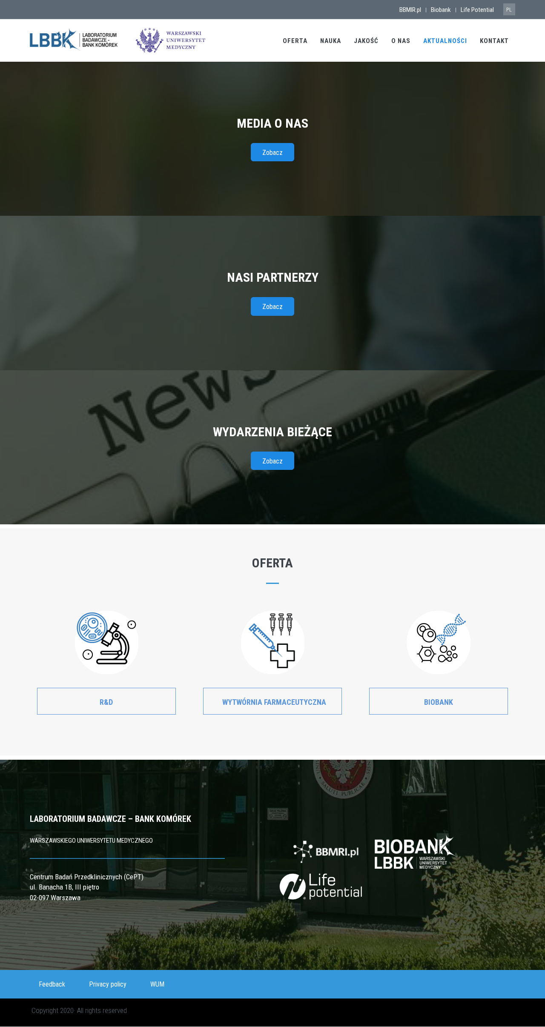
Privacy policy (107, 984)
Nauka (330, 41)
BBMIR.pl (410, 10)
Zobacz (272, 153)
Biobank (441, 10)
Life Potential (477, 10)
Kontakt (494, 41)
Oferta (295, 41)
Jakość (366, 41)
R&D (106, 702)
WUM (157, 984)
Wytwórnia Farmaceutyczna (274, 702)
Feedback (52, 984)
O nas (400, 41)
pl (509, 10)
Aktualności (445, 41)
